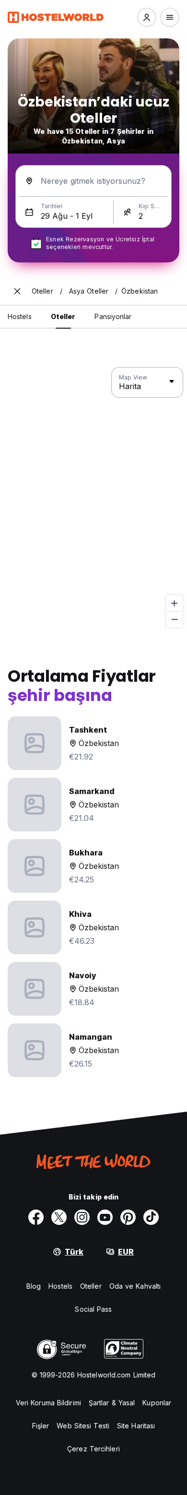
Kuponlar (156, 1403)
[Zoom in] (174, 603)
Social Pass (93, 1309)
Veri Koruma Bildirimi (48, 1403)
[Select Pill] (146, 17)
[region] (93, 497)
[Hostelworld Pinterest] (128, 1217)
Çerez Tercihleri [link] (93, 1449)
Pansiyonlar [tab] (112, 316)
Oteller (91, 1286)
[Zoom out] (174, 619)
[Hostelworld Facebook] (36, 1217)
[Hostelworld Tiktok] (151, 1217)
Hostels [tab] (20, 316)
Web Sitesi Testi (83, 1426)
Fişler (40, 1426)
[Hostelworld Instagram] (82, 1217)
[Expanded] (17, 291)
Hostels (60, 1286)
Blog (33, 1286)
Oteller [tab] (63, 316)
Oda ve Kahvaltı (135, 1286)
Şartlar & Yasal (112, 1403)
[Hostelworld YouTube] (105, 1217)
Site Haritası (136, 1426)
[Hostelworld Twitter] (59, 1217)
